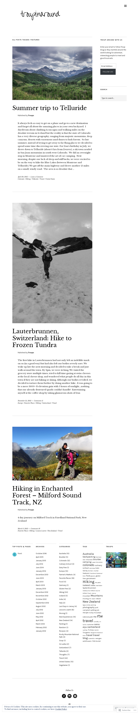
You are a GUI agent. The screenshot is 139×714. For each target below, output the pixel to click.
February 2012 (41, 627)
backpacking (89, 556)
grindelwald (90, 578)
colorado (88, 565)
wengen (98, 638)
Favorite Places (29, 403)
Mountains (97, 595)
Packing (62, 624)
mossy (94, 593)
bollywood (89, 559)
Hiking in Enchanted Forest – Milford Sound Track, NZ (46, 495)
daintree (92, 568)
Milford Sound (95, 591)
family (85, 571)
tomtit (96, 630)
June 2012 (40, 613)
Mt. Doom (92, 599)
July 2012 (39, 610)
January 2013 (41, 589)
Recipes (62, 631)
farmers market (93, 571)
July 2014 (39, 564)
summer (90, 624)
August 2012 (41, 606)
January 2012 (41, 631)
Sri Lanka (62, 644)
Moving (62, 613)
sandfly (96, 621)
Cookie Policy (61, 709)
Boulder (62, 557)
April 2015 (39, 557)
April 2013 (39, 582)
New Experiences (65, 617)
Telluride (35, 179)
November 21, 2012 (24, 401)
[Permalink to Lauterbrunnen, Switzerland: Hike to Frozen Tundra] (52, 322)
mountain (86, 596)
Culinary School (65, 564)
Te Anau (91, 630)
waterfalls (91, 638)
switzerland (93, 627)
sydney (85, 630)
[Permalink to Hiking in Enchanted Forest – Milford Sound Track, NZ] (52, 479)
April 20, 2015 (23, 177)
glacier (93, 576)
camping (87, 562)
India (61, 599)
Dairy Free (63, 567)
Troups (31, 115)
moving (86, 599)
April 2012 (39, 620)
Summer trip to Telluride (49, 108)
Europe (20, 403)
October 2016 (41, 553)
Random (62, 627)
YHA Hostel (96, 641)
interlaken (98, 585)
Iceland (62, 596)
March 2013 (40, 585)
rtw (94, 616)
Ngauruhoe (86, 605)
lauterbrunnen (89, 588)
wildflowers (87, 641)
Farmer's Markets (66, 575)
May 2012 (39, 617)
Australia (62, 553)
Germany (62, 585)
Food (61, 582)
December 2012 (42, 592)
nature (98, 599)
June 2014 (40, 567)
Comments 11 (38, 401)
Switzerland (46, 403)
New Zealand (52, 531)
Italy (60, 603)
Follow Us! (108, 72)
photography (88, 607)
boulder (97, 559)
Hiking (28, 179)
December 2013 (42, 575)
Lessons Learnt (41, 531)
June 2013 (40, 578)
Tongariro (86, 632)
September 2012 (42, 603)
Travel (42, 179)
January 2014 (41, 571)
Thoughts (63, 655)
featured (86, 573)
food (88, 576)
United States (50, 179)
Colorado (21, 179)
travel (89, 635)
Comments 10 (35, 529)
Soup (61, 640)
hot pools (98, 582)
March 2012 (40, 624)
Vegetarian (63, 665)
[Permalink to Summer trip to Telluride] (52, 99)
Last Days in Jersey (66, 606)
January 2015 (41, 561)
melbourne (86, 591)
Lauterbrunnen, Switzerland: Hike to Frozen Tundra (42, 338)
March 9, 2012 (23, 529)
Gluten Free (63, 589)
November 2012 (42, 596)
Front (20, 553)
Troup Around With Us (111, 40)
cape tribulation (97, 562)
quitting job (94, 610)
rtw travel (93, 618)
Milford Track (87, 593)
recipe (86, 612)
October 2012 (41, 599)
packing (93, 605)
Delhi (97, 568)
